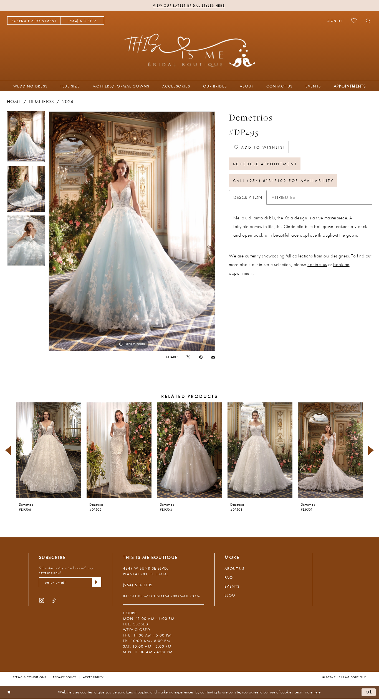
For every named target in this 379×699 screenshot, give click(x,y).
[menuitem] (34, 20)
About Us (234, 568)
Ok (369, 692)
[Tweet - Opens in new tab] (188, 356)
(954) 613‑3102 (138, 584)
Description (247, 197)
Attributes (283, 197)
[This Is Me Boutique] (189, 50)
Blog (230, 595)
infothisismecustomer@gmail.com (161, 595)
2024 (68, 101)
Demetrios (41, 101)
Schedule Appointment (265, 163)
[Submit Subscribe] (96, 582)
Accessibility (93, 677)
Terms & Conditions (29, 677)
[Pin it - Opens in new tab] (201, 356)
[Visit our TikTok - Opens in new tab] (53, 600)
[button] (335, 20)
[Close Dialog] (9, 692)
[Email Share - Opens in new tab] (213, 356)
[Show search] (366, 20)
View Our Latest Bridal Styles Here (189, 5)
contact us (317, 264)
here (317, 692)
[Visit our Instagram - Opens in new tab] (41, 600)
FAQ (228, 577)
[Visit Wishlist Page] (354, 20)
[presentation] (48, 450)
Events (231, 586)
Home (14, 101)
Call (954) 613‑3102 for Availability (283, 180)
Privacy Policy (64, 677)
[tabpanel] (26, 138)
